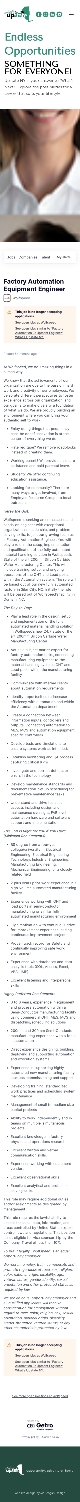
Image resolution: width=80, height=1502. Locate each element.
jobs (11, 257)
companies (27, 257)
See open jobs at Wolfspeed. (36, 322)
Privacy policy (30, 1436)
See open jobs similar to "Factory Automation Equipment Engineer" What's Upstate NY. (39, 332)
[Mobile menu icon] (71, 14)
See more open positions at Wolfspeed (40, 1396)
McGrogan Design (52, 1493)
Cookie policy (50, 1436)
